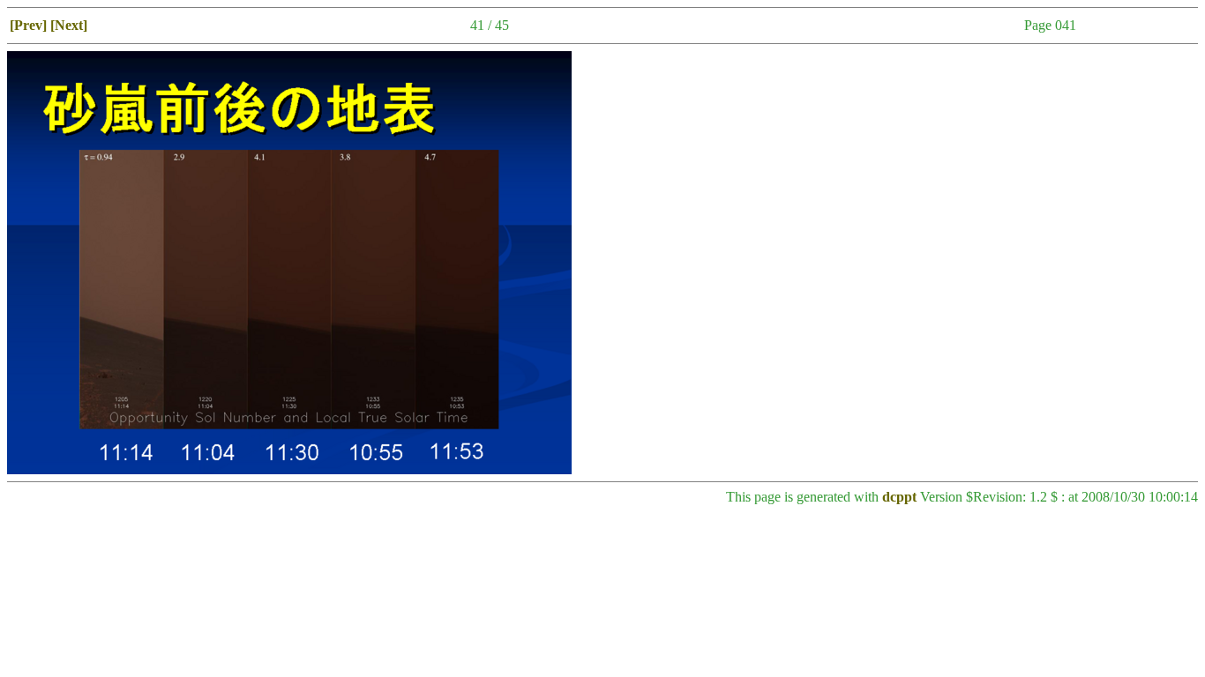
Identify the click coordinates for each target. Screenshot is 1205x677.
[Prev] (28, 25)
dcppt (899, 496)
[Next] (68, 25)
